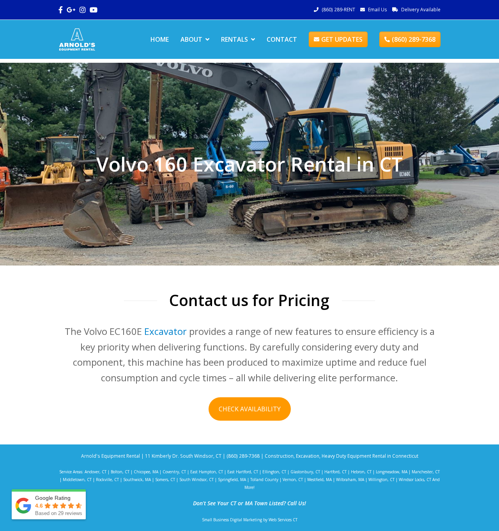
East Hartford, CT (242, 471)
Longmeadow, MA (391, 471)
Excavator (165, 331)
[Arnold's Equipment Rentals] (77, 38)
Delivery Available (421, 9)
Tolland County (264, 479)
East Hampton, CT (206, 471)
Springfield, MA (232, 479)
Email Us (377, 9)
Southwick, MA (137, 479)
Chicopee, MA (146, 471)
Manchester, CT (426, 471)
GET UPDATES (342, 39)
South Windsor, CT (196, 479)
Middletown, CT (77, 479)
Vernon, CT (293, 479)
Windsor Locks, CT (415, 479)
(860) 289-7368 (413, 39)
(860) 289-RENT (338, 9)
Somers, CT (165, 479)
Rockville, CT (107, 479)
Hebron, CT (361, 471)
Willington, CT (381, 479)
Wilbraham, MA (350, 479)
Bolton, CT (120, 471)
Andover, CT (95, 471)
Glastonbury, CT (305, 471)
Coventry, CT (174, 471)
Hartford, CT (335, 471)
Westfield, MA (319, 479)
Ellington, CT (274, 471)
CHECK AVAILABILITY (250, 409)
